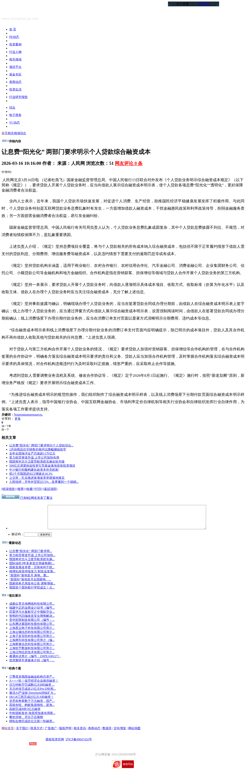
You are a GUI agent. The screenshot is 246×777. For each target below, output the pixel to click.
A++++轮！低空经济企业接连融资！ (33, 680)
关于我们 (22, 728)
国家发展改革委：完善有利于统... (32, 567)
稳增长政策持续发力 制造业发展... (32, 571)
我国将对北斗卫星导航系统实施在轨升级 (37, 461)
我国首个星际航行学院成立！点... (32, 587)
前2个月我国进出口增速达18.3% (30, 473)
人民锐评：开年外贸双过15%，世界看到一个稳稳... (44, 481)
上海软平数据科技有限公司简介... (32, 648)
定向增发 (120, 728)
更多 (18, 418)
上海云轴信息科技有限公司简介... (32, 632)
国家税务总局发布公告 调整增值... (32, 583)
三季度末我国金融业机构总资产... (32, 676)
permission (24, 414)
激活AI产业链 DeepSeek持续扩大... (32, 692)
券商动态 (94, 728)
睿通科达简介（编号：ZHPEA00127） (35, 656)
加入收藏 (182, 3)
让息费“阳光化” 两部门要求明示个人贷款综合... (41, 445)
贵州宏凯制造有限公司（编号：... (32, 619)
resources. (37, 414)
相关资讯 (80, 728)
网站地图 (134, 728)
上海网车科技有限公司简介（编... (32, 640)
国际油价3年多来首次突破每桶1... (32, 563)
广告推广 (51, 728)
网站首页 (8, 728)
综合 (23, 133)
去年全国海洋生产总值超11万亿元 (32, 453)
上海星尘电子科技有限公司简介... (32, 628)
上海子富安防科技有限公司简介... (32, 636)
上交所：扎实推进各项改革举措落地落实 (37, 477)
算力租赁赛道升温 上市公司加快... (32, 555)
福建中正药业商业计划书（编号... (32, 607)
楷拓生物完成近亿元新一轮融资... (32, 721)
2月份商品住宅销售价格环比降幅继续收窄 (37, 449)
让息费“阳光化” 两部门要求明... (30, 551)
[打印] (38, 489)
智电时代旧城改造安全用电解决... (32, 615)
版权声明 (65, 728)
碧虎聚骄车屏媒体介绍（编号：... (32, 660)
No (16, 414)
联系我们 (204, 3)
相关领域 (14, 133)
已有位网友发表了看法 (35, 497)
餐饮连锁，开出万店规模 (26, 717)
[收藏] (29, 489)
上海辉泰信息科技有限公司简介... (32, 644)
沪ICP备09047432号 (79, 739)
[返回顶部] (50, 489)
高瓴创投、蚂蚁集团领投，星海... (32, 705)
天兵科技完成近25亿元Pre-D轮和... (32, 688)
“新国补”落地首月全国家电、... (30, 579)
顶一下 (5, 426)
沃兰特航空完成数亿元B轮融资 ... (31, 684)
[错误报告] (9, 489)
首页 (5, 133)
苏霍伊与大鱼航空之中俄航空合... (32, 611)
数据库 (107, 728)
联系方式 (36, 728)
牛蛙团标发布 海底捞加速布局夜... (32, 713)
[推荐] (21, 489)
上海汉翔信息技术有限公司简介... (32, 652)
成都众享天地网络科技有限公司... (32, 603)
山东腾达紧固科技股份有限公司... (32, 623)
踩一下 (5, 429)
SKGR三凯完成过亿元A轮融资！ (31, 696)
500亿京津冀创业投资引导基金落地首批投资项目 (42, 465)
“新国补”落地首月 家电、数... (29, 575)
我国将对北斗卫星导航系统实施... (32, 559)
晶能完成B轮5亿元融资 (25, 709)
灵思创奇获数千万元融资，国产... (32, 700)
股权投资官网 (55, 739)
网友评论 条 (129, 163)
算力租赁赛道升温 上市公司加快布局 (34, 457)
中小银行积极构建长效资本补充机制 (33, 469)
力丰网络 (23, 743)
